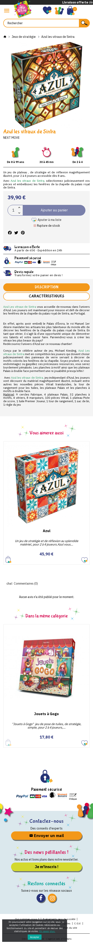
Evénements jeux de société (59, 919)
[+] (19, 207)
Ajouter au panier (8, 559)
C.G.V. (77, 923)
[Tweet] (16, 233)
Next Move (11, 138)
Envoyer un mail (48, 835)
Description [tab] (46, 287)
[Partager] (10, 233)
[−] (19, 213)
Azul (46, 531)
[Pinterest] (23, 233)
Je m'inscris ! (46, 866)
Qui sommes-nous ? (27, 919)
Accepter (34, 937)
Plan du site (70, 927)
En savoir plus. (47, 931)
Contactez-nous (46, 821)
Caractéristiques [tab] (46, 296)
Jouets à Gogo (46, 714)
